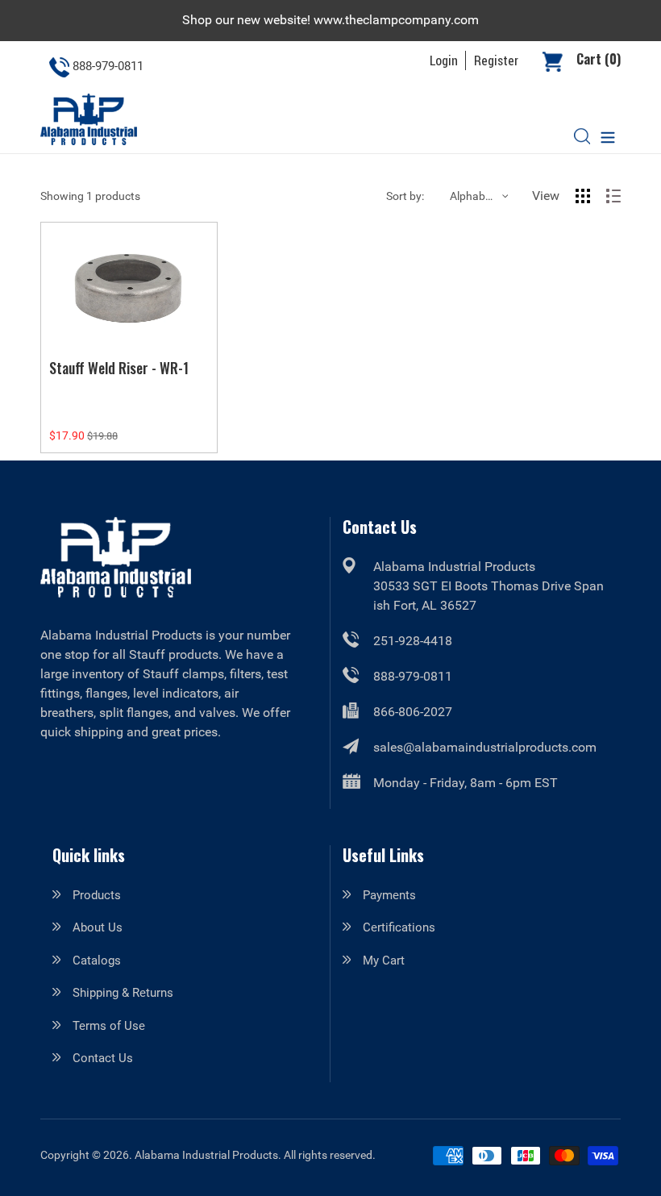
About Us (98, 927)
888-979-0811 (412, 676)
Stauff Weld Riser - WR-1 (119, 367)
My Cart (384, 960)
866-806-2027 (412, 711)
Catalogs (97, 960)
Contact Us (103, 1058)
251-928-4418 (412, 640)
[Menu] (608, 136)
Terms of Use (109, 1026)
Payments (389, 895)
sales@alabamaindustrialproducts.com (485, 747)
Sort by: (405, 196)
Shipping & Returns (123, 993)
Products (97, 895)
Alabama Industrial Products (206, 1154)
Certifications (399, 927)
